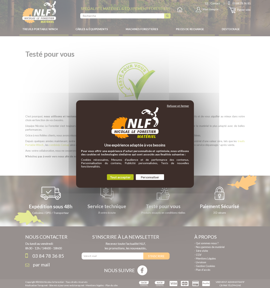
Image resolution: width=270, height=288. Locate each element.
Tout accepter (120, 177)
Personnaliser (150, 177)
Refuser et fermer (178, 105)
